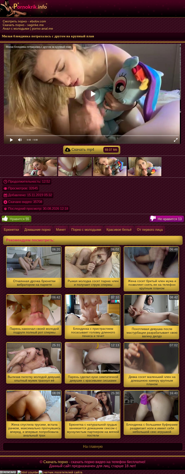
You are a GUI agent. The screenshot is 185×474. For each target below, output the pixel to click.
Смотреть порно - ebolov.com (24, 21)
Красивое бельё (119, 229)
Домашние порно (37, 229)
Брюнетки (11, 229)
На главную (93, 446)
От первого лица (150, 229)
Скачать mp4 (93, 149)
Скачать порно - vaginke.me (23, 25)
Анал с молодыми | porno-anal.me (28, 28)
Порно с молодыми (86, 229)
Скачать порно (55, 462)
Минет (61, 229)
